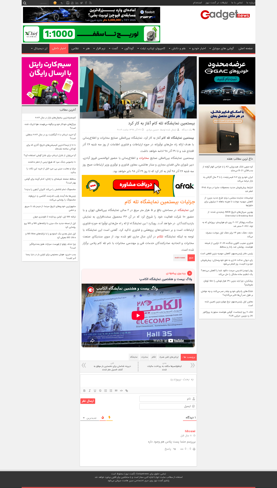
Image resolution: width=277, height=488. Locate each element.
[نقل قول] (116, 390)
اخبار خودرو (199, 48)
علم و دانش (179, 48)
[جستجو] (25, 3)
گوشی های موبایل (223, 48)
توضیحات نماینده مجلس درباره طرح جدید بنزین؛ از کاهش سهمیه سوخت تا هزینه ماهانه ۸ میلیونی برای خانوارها (228, 201)
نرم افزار (100, 48)
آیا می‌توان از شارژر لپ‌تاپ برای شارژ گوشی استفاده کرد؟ (50, 155)
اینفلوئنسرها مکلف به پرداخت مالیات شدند (164, 366)
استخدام (197, 3)
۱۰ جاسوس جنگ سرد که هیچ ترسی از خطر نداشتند (52, 162)
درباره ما (250, 3)
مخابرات (144, 158)
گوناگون (129, 48)
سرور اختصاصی (141, 480)
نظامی (75, 48)
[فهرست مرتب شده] (105, 390)
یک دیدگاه (187, 130)
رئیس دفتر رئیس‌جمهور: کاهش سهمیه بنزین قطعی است (226, 253)
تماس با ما (237, 3)
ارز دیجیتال (40, 48)
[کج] (89, 390)
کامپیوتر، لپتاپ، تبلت (152, 48)
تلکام (160, 236)
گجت (115, 48)
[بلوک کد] (121, 390)
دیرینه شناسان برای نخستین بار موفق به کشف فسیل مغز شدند (112, 366)
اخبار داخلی (59, 48)
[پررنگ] (84, 390)
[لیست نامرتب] (110, 390)
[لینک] (126, 390)
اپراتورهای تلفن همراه (169, 357)
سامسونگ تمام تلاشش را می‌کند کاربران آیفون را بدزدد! (50, 189)
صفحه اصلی (246, 48)
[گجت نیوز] (225, 20)
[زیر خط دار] (95, 390)
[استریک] (100, 390)
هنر (88, 48)
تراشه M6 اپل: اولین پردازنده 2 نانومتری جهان (54, 217)
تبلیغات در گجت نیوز (217, 3)
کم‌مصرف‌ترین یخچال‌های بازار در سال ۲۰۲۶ (55, 117)
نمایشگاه (183, 210)
